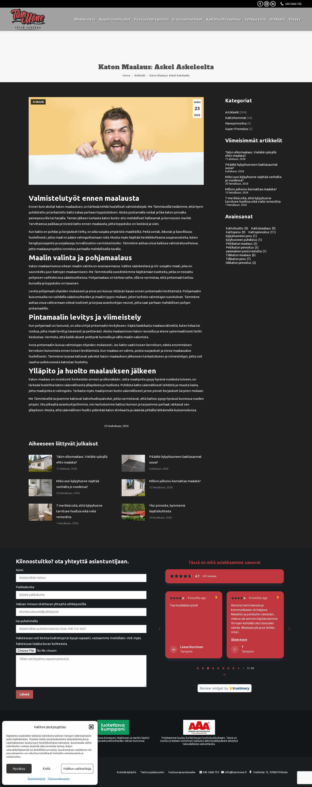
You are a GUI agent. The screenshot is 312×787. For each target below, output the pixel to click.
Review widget (211, 688)
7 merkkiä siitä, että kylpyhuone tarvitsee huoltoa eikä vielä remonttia (79, 511)
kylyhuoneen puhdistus (244, 240)
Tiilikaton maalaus (241, 255)
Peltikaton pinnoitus (242, 247)
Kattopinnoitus (262, 232)
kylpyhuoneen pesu (241, 236)
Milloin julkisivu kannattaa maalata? (175, 481)
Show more (178, 639)
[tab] (197, 668)
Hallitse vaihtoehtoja (77, 768)
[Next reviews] (289, 628)
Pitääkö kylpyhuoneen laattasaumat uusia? (175, 459)
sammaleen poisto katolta (246, 251)
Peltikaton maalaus (241, 243)
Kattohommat (235, 118)
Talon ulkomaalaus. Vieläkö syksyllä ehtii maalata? (81, 459)
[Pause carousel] (224, 675)
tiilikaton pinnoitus (241, 262)
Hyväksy (19, 768)
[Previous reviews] (160, 628)
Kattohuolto (237, 228)
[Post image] (40, 463)
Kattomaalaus (263, 228)
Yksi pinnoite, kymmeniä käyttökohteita (167, 508)
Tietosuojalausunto (59, 778)
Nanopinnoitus (236, 123)
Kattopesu (235, 232)
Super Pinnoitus (236, 129)
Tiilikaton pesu (238, 259)
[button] (91, 727)
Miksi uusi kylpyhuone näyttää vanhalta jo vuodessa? (77, 484)
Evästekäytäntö (36, 778)
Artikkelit (38, 101)
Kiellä (46, 768)
